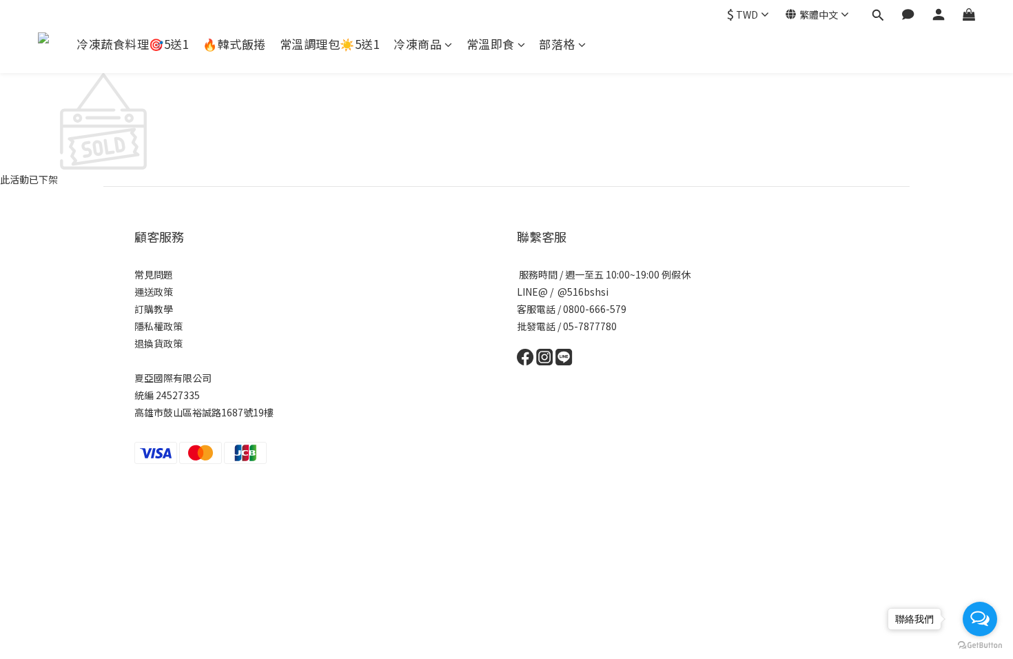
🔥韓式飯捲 (234, 44)
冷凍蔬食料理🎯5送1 (132, 44)
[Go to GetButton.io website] (980, 645)
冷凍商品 (417, 44)
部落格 (557, 44)
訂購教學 (153, 309)
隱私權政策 (158, 326)
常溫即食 (491, 44)
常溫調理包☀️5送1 (330, 44)
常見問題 (153, 274)
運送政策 (153, 291)
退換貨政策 (158, 343)
